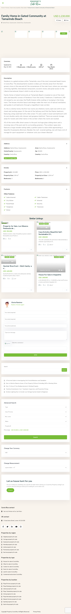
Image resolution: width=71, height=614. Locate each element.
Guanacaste (17, 151)
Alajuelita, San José (45, 270)
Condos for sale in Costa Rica (11, 566)
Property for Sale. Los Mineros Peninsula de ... (15, 227)
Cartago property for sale (10, 539)
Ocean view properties (15, 7)
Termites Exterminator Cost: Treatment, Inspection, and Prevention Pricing (27, 389)
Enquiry (10, 490)
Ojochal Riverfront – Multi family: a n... (17, 267)
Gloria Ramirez (16, 302)
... (18, 236)
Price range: (7, 430)
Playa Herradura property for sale (12, 596)
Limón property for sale (9, 547)
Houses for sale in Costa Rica (11, 561)
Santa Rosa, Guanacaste (24, 23)
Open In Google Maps (10, 158)
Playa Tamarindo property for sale (12, 591)
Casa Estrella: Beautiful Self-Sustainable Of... (50, 233)
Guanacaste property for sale (11, 542)
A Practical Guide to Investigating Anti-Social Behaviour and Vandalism (26, 380)
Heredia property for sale (10, 544)
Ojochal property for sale (10, 602)
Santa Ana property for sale (10, 604)
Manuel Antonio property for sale (12, 599)
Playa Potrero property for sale (11, 583)
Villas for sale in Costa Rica (10, 564)
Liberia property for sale (9, 589)
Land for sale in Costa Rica (10, 572)
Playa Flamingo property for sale (12, 586)
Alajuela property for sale (10, 537)
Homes (7, 7)
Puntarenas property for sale (11, 550)
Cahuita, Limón (44, 227)
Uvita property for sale (9, 594)
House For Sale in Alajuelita (50, 275)
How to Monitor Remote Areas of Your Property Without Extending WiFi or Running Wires (31, 383)
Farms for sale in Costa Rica (10, 569)
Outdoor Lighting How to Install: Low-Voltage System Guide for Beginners (27, 392)
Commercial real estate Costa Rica (12, 574)
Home (2, 7)
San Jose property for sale (10, 552)
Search (6, 366)
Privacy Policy (37, 612)
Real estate (23, 7)
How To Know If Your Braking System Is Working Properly (22, 386)
